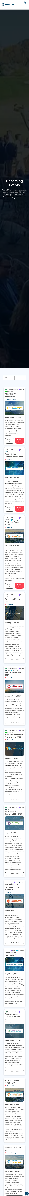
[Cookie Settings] (27, 1194)
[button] (25, 2)
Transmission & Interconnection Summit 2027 (12, 887)
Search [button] (10, 378)
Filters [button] (22, 378)
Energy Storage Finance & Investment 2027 (14, 1016)
